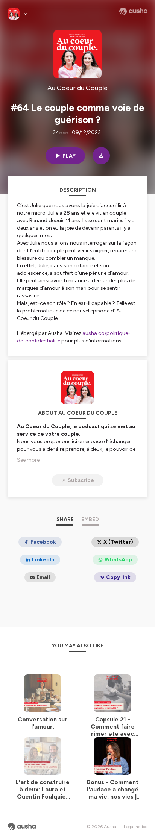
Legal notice (135, 826)
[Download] (101, 155)
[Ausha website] (133, 11)
